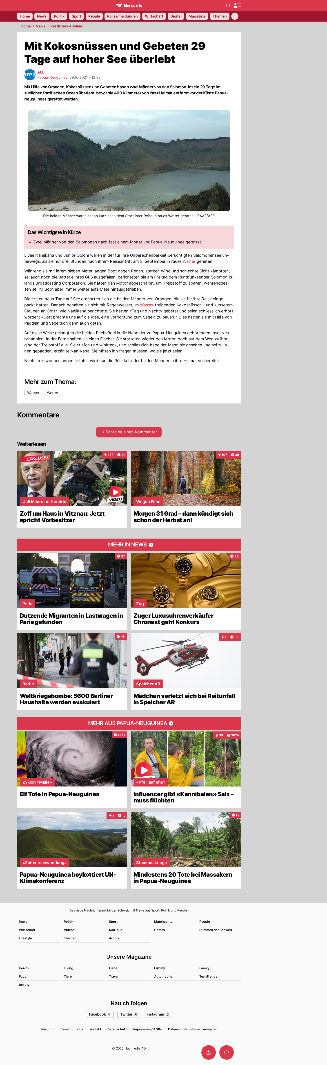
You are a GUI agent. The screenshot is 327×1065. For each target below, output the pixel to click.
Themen (70, 938)
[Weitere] (234, 16)
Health (24, 968)
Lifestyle (25, 938)
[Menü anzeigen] (237, 5)
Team (65, 1029)
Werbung (47, 1029)
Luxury (159, 968)
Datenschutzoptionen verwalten (193, 1029)
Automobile (163, 976)
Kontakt (95, 1029)
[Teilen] (208, 1052)
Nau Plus (115, 930)
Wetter (189, 261)
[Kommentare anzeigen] (226, 1052)
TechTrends (208, 976)
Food (23, 976)
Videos (69, 930)
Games (159, 930)
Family (204, 968)
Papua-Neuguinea (52, 77)
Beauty (24, 985)
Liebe (113, 968)
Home (26, 26)
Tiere (68, 976)
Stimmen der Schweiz (216, 930)
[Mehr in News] (129, 545)
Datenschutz (117, 1029)
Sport (113, 921)
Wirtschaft (27, 930)
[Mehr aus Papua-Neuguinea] (129, 723)
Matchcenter (164, 921)
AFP (40, 72)
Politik (68, 921)
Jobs (79, 1029)
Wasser (147, 305)
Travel (113, 976)
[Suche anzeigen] (228, 5)
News (40, 26)
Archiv (114, 938)
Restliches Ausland (66, 26)
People (204, 921)
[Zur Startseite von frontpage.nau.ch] (129, 5)
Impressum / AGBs (147, 1029)
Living (68, 968)
